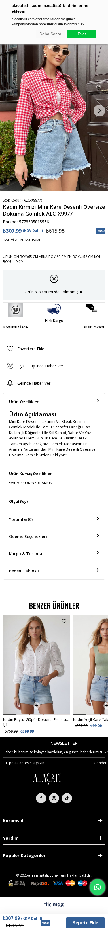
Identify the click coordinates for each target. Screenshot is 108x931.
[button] (9, 714)
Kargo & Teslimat (26, 553)
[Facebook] (41, 798)
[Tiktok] (67, 798)
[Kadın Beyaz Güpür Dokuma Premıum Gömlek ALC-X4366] (36, 665)
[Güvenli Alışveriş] (56, 883)
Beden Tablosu (24, 571)
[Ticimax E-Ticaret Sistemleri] (54, 905)
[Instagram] (54, 798)
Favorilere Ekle (64, 621)
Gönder (99, 762)
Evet (82, 34)
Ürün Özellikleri (24, 401)
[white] (46, 778)
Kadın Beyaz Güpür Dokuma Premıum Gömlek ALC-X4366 (36, 719)
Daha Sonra (50, 34)
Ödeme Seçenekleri (28, 536)
